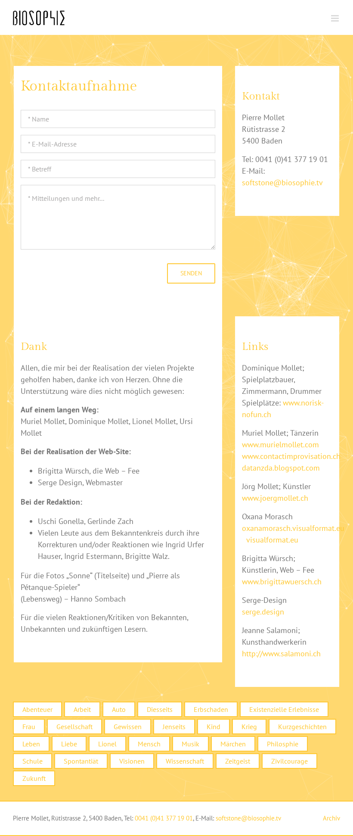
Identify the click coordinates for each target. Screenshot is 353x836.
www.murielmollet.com (280, 444)
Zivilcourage (289, 761)
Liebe (69, 743)
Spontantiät (81, 761)
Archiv (331, 818)
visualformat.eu (272, 540)
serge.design (263, 612)
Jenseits (174, 726)
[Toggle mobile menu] (335, 18)
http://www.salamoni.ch (281, 653)
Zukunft (34, 778)
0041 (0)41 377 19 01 (164, 818)
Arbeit (82, 709)
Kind (213, 726)
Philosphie (282, 743)
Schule (32, 761)
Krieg (249, 726)
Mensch (149, 743)
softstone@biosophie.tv (282, 182)
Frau (28, 726)
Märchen (233, 743)
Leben (31, 743)
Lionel (107, 743)
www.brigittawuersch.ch (282, 581)
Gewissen (128, 726)
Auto (119, 709)
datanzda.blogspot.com (281, 468)
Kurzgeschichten (302, 726)
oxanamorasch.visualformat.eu (293, 528)
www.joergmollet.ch (275, 498)
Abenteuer (37, 709)
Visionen (132, 761)
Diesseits (160, 709)
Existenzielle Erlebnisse (284, 709)
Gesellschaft (74, 726)
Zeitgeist (237, 761)
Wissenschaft (185, 761)
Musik (190, 743)
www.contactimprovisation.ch (291, 456)
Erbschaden (211, 709)
